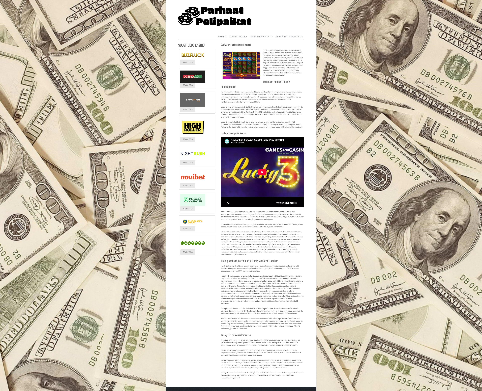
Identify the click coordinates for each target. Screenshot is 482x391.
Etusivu (222, 37)
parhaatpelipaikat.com (216, 18)
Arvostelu (188, 62)
